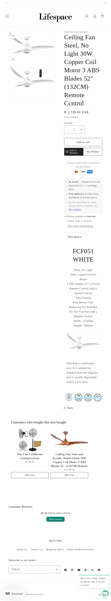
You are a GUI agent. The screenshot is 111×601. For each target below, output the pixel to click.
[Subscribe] (56, 569)
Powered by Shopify (35, 594)
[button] (7, 16)
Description (75, 236)
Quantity (68, 123)
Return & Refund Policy (80, 549)
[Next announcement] (105, 3)
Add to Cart (30, 475)
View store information (80, 226)
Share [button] (70, 407)
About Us (22, 549)
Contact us (37, 549)
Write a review (55, 519)
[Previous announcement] (6, 3)
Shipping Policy (55, 549)
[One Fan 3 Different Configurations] (29, 439)
